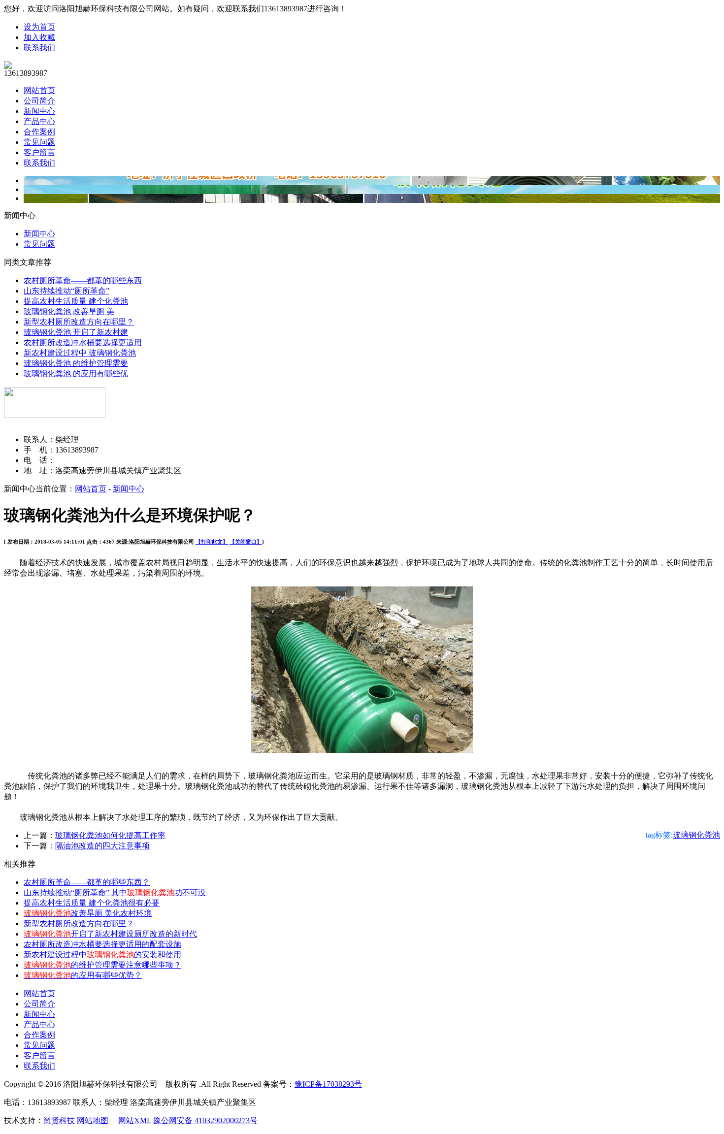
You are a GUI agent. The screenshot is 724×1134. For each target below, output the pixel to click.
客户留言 (39, 152)
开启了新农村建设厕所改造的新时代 (110, 934)
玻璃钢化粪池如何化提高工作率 (110, 835)
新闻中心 (39, 111)
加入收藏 (39, 37)
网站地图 (92, 1120)
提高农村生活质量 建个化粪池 (76, 301)
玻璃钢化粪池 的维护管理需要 (76, 363)
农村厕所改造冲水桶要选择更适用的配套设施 (102, 944)
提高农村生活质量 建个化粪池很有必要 (92, 903)
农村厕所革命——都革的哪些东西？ (87, 882)
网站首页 (39, 90)
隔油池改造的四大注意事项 (102, 846)
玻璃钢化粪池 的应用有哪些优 (76, 373)
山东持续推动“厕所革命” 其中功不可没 (115, 892)
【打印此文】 (212, 542)
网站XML (134, 1120)
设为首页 (39, 27)
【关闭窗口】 (246, 542)
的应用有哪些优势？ (83, 975)
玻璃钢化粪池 (696, 835)
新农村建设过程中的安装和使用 (102, 954)
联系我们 (39, 47)
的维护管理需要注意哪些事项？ (102, 965)
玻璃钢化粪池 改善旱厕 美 (69, 311)
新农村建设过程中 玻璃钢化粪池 (80, 353)
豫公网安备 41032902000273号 (205, 1120)
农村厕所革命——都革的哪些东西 (83, 280)
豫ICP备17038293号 (328, 1084)
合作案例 (39, 132)
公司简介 (39, 101)
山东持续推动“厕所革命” (66, 291)
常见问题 (39, 142)
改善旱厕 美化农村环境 (88, 913)
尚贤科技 (59, 1120)
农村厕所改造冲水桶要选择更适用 (83, 342)
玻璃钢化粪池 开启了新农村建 (76, 332)
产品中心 (39, 121)
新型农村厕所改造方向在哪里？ (79, 322)
